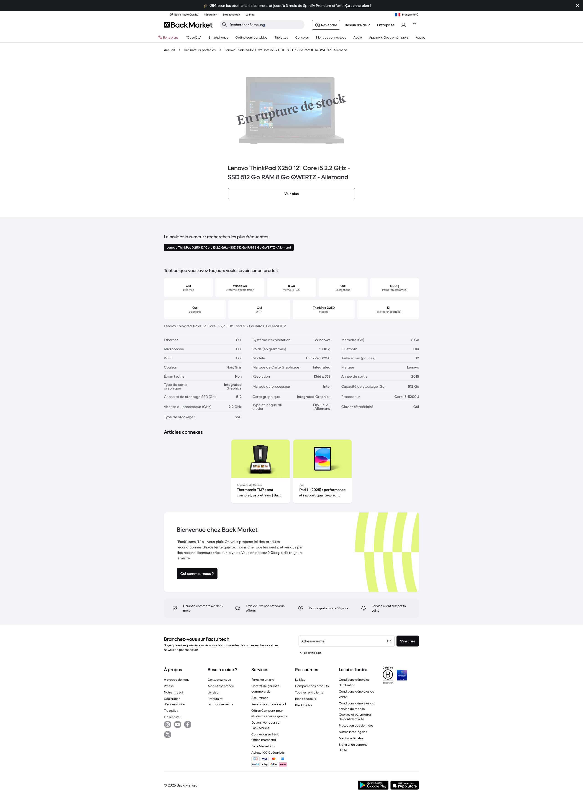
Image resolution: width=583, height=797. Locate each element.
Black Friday (303, 705)
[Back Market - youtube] (177, 724)
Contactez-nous (219, 680)
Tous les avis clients (309, 692)
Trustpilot (171, 711)
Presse (169, 686)
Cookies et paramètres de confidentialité (355, 716)
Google (277, 552)
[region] (291, 472)
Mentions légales (351, 738)
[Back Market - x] (167, 734)
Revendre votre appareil (268, 704)
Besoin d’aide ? (357, 25)
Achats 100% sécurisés (268, 752)
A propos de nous (176, 680)
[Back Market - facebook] (187, 724)
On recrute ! (172, 717)
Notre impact (173, 692)
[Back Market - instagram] (167, 724)
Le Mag (300, 680)
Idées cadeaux (305, 699)
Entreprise (385, 25)
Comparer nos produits (312, 686)
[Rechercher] (224, 24)
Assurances (259, 698)
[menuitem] (218, 37)
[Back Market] (188, 25)
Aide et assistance (221, 686)
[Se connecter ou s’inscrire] (403, 24)
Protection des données (356, 725)
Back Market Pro (262, 746)
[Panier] (414, 24)
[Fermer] (577, 5)
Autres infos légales (353, 732)
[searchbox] (266, 24)
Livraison (214, 692)
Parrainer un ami (262, 680)
